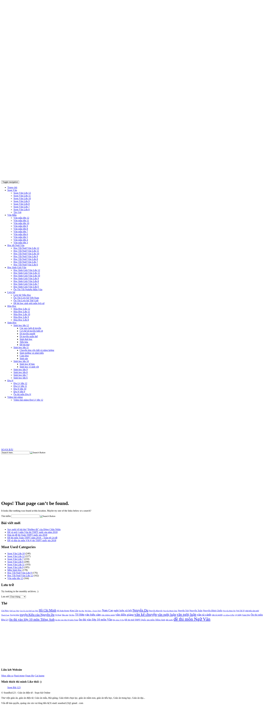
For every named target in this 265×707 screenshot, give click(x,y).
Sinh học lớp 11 (21, 347)
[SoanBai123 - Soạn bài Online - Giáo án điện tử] (132, 176)
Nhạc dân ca (7, 675)
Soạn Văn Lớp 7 (21, 206)
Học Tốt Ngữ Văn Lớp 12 (26, 248)
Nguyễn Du (140, 610)
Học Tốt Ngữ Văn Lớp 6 (25, 264)
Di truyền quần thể (29, 336)
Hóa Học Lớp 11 (21, 311)
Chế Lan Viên (14, 611)
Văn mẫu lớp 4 (20, 240)
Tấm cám (65, 615)
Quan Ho (29, 675)
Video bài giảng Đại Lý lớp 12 (28, 400)
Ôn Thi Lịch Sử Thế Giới (25, 300)
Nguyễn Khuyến (156, 611)
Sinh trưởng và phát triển (32, 353)
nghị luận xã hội (123, 610)
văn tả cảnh (204, 614)
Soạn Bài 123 (14, 687)
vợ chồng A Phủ (228, 615)
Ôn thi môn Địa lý (22, 394)
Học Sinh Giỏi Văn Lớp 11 (26, 273)
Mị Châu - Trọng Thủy (93, 611)
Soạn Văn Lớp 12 (22, 193)
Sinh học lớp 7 (20, 375)
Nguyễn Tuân (195, 610)
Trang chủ (12, 187)
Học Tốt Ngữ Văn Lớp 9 (25, 256)
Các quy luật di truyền (30, 328)
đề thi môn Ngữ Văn (192, 619)
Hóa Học (11, 306)
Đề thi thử (24, 344)
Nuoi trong (19, 675)
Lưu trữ (5, 596)
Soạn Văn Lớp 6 (21, 209)
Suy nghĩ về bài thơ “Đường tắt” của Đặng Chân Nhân (34, 529)
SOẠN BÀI (7, 449)
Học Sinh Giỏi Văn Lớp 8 (26, 281)
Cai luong (39, 675)
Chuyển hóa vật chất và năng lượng (37, 350)
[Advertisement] (132, 425)
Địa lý (10, 380)
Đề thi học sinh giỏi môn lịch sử (28, 303)
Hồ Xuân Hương (63, 611)
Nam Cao (107, 610)
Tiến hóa (24, 342)
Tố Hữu (79, 614)
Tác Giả (17, 212)
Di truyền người (27, 333)
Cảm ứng (24, 355)
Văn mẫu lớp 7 (20, 231)
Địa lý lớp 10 (19, 389)
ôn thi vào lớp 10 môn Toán (66, 620)
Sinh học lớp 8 (20, 372)
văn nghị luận (166, 614)
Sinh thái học (26, 339)
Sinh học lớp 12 (21, 325)
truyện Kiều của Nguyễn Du (37, 614)
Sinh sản (24, 358)
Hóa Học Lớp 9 (21, 317)
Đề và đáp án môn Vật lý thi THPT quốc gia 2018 (31, 540)
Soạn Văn (12, 190)
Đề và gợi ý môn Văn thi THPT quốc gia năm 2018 (32, 532)
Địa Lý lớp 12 (20, 383)
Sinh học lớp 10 (21, 361)
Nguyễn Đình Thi (229, 611)
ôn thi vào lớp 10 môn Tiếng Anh (32, 619)
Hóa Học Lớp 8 (21, 320)
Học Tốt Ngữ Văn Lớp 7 (25, 262)
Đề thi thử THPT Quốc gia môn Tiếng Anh (145, 620)
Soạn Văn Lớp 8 (21, 204)
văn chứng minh (108, 615)
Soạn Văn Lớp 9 (21, 201)
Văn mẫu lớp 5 (20, 237)
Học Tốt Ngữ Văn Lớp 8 (25, 259)
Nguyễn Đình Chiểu (212, 610)
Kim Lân (74, 610)
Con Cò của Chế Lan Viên (29, 611)
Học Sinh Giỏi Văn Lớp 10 (26, 275)
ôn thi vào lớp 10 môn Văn (95, 619)
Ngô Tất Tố (240, 611)
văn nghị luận (186, 614)
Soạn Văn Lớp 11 (22, 195)
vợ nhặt (238, 615)
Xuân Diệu (246, 615)
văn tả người (217, 615)
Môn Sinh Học (14, 570)
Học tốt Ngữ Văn (15, 245)
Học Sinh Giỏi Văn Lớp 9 (26, 278)
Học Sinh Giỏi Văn (16, 267)
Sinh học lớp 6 (20, 377)
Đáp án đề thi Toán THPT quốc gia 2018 (27, 535)
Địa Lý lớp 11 (20, 386)
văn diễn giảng (124, 614)
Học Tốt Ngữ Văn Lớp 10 (26, 253)
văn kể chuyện (145, 614)
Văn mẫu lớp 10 (21, 223)
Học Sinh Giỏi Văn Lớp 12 (26, 270)
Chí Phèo (5, 611)
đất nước (169, 620)
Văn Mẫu (12, 215)
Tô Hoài (58, 615)
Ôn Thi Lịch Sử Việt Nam (26, 297)
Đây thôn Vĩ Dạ (118, 620)
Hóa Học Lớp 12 (21, 309)
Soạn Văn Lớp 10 (22, 198)
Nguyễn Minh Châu (170, 611)
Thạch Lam (5, 615)
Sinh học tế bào (27, 364)
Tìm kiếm (6, 516)
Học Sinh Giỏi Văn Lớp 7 (26, 284)
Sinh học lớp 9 (20, 369)
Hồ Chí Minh (47, 610)
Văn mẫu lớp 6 (20, 234)
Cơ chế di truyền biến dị (31, 331)
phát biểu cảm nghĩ (252, 611)
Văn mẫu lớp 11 (21, 220)
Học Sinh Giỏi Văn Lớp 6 (26, 286)
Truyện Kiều (14, 615)
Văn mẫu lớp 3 (20, 242)
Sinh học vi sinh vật (29, 366)
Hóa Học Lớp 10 (21, 314)
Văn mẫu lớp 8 (20, 228)
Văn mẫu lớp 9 (20, 226)
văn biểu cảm (93, 614)
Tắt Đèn (72, 615)
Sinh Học (12, 322)
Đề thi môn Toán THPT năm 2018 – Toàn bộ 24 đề (32, 537)
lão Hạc (81, 611)
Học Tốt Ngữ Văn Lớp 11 (26, 251)
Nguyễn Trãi (183, 610)
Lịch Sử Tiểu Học (22, 295)
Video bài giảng (15, 397)
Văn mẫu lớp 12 (21, 217)
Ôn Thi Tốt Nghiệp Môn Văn (27, 289)
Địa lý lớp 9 (19, 391)
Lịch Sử (11, 292)
